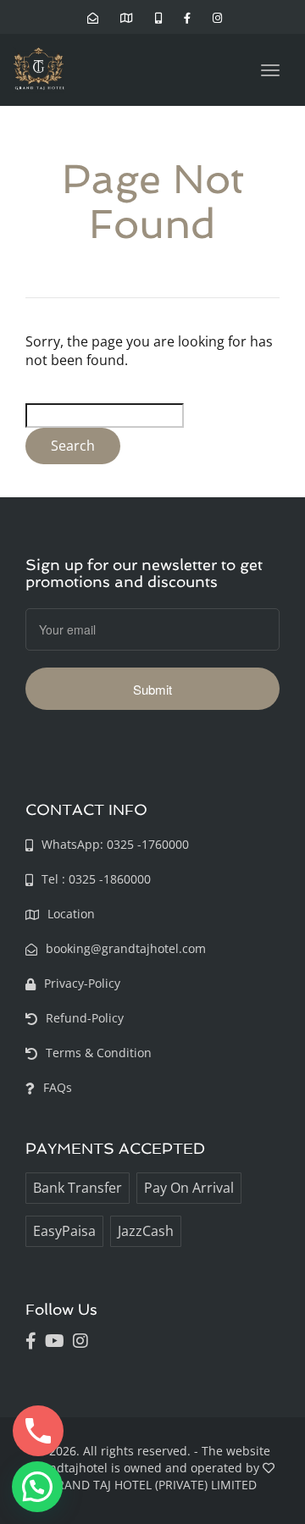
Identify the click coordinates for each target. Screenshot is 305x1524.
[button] (37, 1486)
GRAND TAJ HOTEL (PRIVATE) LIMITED (152, 1485)
